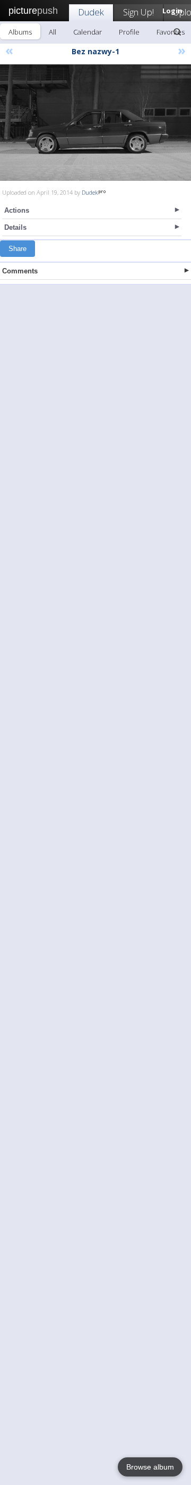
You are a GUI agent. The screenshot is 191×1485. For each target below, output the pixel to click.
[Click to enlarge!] (95, 122)
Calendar (87, 32)
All (52, 32)
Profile (129, 32)
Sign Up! (138, 12)
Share (17, 249)
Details (15, 227)
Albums (20, 32)
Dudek (91, 12)
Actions (16, 210)
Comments (20, 271)
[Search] (177, 31)
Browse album (150, 1467)
